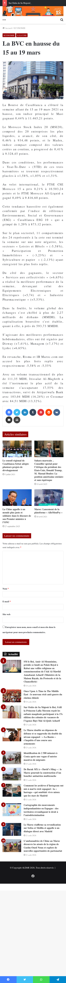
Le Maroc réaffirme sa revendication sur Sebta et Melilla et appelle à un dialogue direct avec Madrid (42, 828)
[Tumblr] (32, 412)
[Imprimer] (17, 419)
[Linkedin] (24, 412)
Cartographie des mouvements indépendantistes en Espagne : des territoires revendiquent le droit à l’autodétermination (41, 810)
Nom (6, 588)
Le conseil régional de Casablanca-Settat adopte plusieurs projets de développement (16, 465)
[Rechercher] (61, 19)
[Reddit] (48, 412)
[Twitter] (17, 412)
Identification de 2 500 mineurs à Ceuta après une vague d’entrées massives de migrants (40, 756)
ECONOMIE (19, 28)
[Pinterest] (40, 412)
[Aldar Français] (33, 11)
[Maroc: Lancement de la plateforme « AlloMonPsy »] (48, 497)
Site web (6, 614)
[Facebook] (9, 412)
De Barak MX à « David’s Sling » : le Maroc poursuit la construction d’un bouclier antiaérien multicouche (43, 772)
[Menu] (4, 19)
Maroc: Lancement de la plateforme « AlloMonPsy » (48, 510)
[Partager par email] (9, 419)
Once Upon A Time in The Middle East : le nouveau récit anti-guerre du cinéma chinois (43, 694)
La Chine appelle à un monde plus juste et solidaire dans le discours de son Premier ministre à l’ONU (17, 515)
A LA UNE (22, 35)
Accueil (8, 28)
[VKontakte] (56, 412)
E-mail (7, 601)
